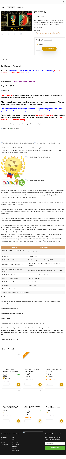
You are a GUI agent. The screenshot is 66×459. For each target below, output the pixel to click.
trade (60, 33)
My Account (4, 437)
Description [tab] (6, 60)
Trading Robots (58, 32)
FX (52, 33)
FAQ (13, 437)
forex (50, 33)
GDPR (13, 439)
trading (35, 35)
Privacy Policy (15, 444)
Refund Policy (15, 450)
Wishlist (3, 442)
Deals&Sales (4, 444)
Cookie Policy (15, 442)
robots (57, 33)
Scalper (53, 32)
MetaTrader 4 (10, 7)
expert (40, 33)
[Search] (63, 2)
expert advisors (45, 33)
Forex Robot (42, 32)
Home (2, 7)
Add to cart (49, 49)
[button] (31, 12)
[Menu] (2, 2)
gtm (54, 33)
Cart (2, 439)
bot (37, 33)
